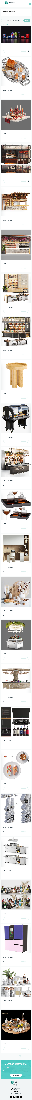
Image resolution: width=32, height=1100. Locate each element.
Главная (6, 13)
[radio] (21, 51)
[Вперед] (20, 1055)
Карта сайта (16, 1091)
